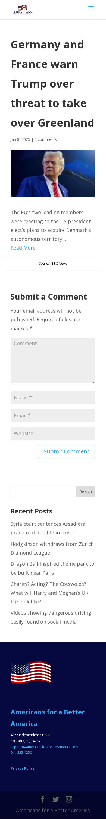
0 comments (46, 139)
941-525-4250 (21, 752)
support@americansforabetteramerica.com (44, 747)
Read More (23, 247)
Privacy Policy (23, 768)
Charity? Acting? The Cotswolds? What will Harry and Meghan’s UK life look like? (49, 593)
